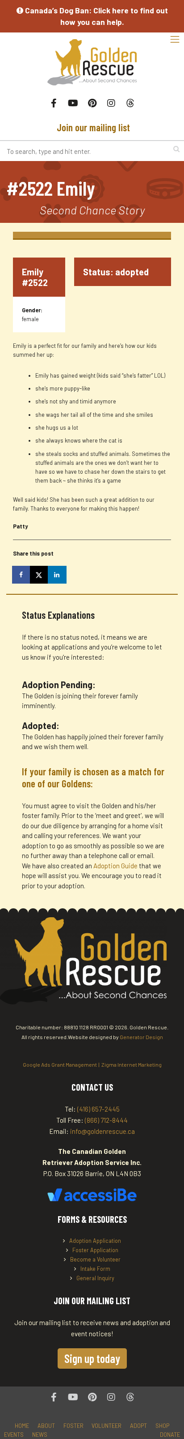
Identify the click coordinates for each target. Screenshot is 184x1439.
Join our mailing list (92, 127)
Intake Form (95, 1268)
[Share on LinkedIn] (58, 575)
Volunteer (106, 1425)
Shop (162, 1425)
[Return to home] (92, 67)
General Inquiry (95, 1278)
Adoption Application (95, 1240)
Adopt (138, 1425)
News (39, 1434)
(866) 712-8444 (106, 1120)
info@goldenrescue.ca (102, 1131)
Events (14, 1434)
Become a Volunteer (95, 1259)
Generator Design (141, 1037)
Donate (170, 1434)
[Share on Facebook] (22, 575)
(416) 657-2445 (98, 1109)
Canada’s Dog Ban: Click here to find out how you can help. (95, 16)
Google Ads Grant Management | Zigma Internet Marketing (92, 1064)
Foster (73, 1425)
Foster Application (95, 1250)
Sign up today (92, 1358)
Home (22, 1425)
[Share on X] (40, 575)
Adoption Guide (116, 866)
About (46, 1425)
